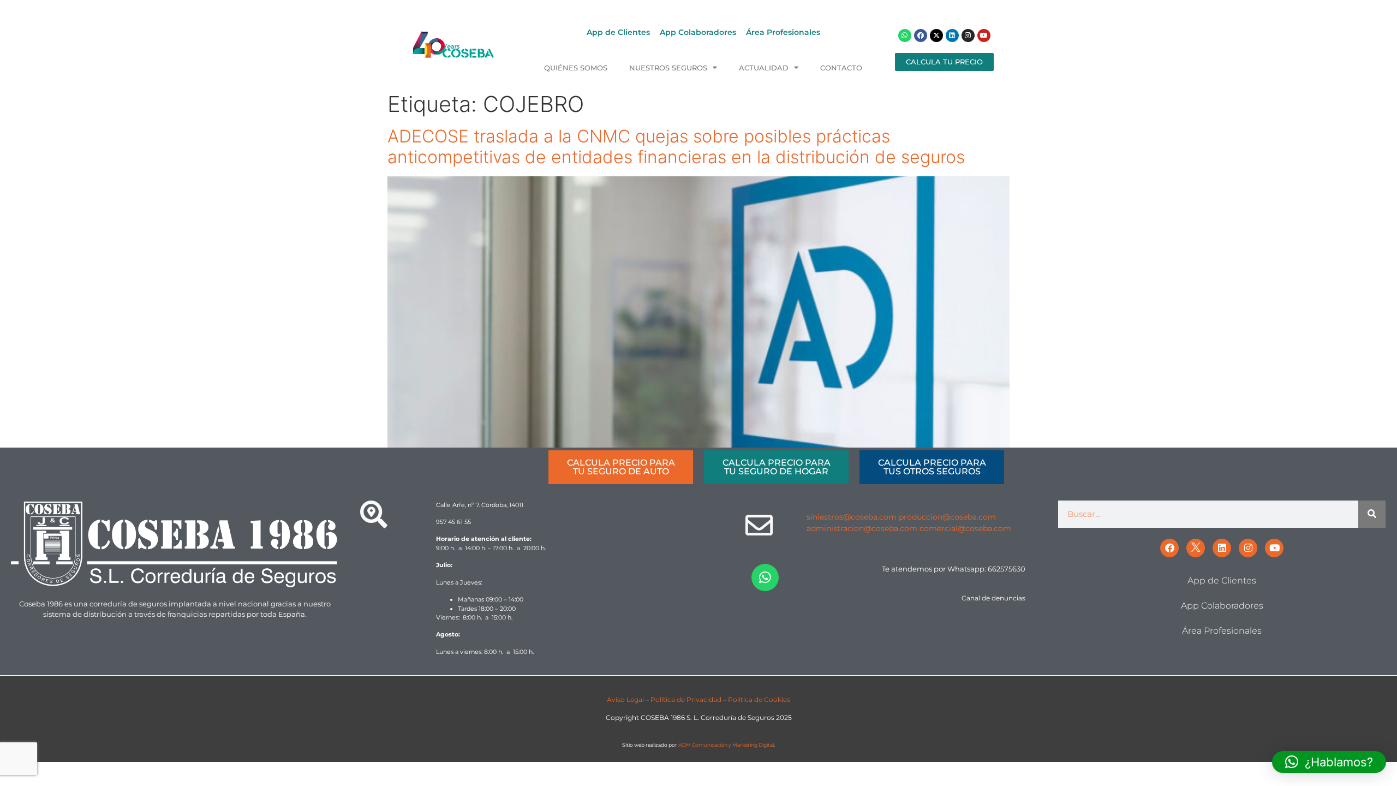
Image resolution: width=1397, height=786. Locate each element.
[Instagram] (968, 35)
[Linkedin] (952, 35)
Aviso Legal (625, 699)
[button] (1329, 762)
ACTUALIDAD (764, 68)
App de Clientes (618, 32)
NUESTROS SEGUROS (668, 68)
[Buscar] (1372, 514)
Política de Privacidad (685, 699)
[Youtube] (983, 35)
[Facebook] (920, 35)
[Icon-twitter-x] (1195, 548)
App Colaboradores (698, 32)
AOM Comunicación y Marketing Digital (726, 745)
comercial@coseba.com (965, 528)
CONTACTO (841, 68)
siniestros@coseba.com (852, 517)
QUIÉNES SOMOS (575, 68)
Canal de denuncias (993, 598)
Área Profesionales (783, 32)
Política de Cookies (759, 699)
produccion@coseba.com (947, 517)
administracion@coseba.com (862, 528)
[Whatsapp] (904, 35)
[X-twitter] (936, 35)
